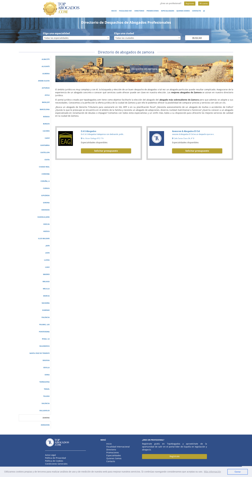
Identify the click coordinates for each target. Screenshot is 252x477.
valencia (46, 403)
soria (47, 375)
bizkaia (46, 117)
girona (46, 203)
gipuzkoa (45, 195)
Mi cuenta (204, 3)
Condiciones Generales (56, 463)
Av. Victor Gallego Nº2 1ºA (93, 138)
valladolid (44, 411)
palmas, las (44, 325)
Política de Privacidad (55, 458)
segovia (46, 360)
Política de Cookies (54, 460)
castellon (45, 152)
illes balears (44, 238)
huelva (46, 224)
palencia (46, 317)
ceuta (47, 160)
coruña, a (45, 181)
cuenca (46, 188)
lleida (47, 260)
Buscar (197, 38)
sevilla (46, 368)
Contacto (196, 11)
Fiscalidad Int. (125, 11)
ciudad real (44, 167)
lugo (47, 267)
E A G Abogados (88, 131)
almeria (46, 74)
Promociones (153, 11)
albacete (46, 59)
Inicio (114, 11)
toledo (46, 396)
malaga (46, 281)
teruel (47, 389)
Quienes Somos (183, 11)
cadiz (47, 138)
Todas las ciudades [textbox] (124, 38)
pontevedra (44, 332)
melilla (46, 289)
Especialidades (167, 11)
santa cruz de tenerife (39, 353)
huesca (46, 231)
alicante (46, 66)
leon (47, 253)
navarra (46, 303)
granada (45, 210)
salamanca (44, 346)
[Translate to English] (204, 10)
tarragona (44, 382)
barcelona (45, 109)
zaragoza (45, 425)
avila (47, 95)
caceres (46, 131)
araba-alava (44, 81)
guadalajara (43, 217)
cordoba (46, 174)
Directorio (139, 11)
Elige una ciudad (124, 33)
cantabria (45, 145)
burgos (46, 124)
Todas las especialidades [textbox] (56, 38)
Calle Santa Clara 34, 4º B (183, 138)
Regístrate (190, 3)
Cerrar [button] (238, 472)
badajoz (46, 102)
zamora (46, 418)
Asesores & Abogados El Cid (186, 131)
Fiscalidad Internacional (118, 446)
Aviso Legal (50, 455)
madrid (46, 274)
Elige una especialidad (56, 33)
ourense (46, 310)
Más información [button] (212, 471)
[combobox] (76, 38)
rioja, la (46, 339)
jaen (48, 246)
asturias (46, 88)
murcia (46, 296)
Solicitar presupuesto (106, 150)
